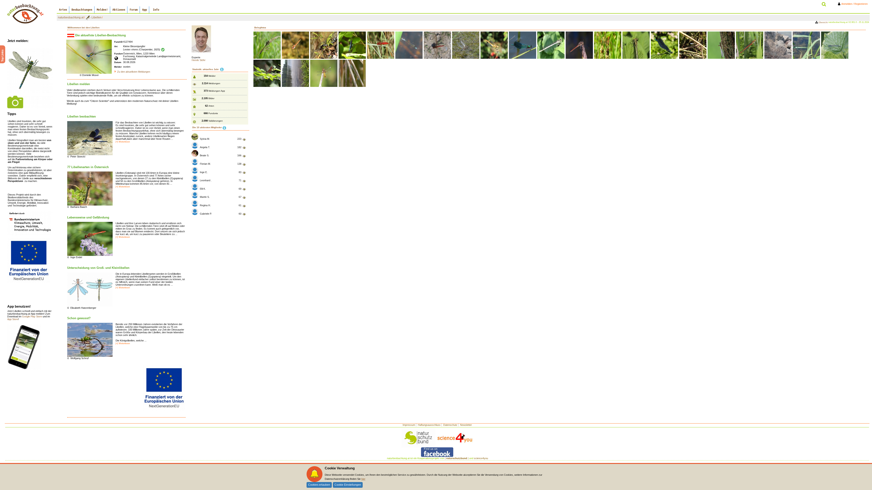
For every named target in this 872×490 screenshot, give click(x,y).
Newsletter (466, 425)
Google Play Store (32, 316)
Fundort (118, 53)
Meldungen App (216, 91)
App (144, 9)
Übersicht (823, 22)
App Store (12, 319)
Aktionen (118, 9)
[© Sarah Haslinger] (30, 222)
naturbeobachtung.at (71, 17)
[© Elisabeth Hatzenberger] (90, 289)
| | (456, 458)
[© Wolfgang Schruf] (90, 339)
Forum (134, 9)
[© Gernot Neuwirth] (30, 70)
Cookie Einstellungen (347, 484)
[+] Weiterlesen (123, 142)
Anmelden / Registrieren (855, 3)
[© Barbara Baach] (90, 188)
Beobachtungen (82, 9)
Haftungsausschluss (429, 425)
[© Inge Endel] (90, 238)
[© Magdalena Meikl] (24, 346)
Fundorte (213, 113)
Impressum (409, 425)
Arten (63, 9)
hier (363, 479)
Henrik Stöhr (199, 60)
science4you (481, 458)
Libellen (97, 17)
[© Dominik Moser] (89, 56)
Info (156, 9)
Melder (118, 67)
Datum (117, 62)
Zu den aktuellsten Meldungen (133, 71)
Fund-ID (118, 42)
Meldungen (214, 83)
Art (115, 46)
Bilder (211, 98)
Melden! (102, 9)
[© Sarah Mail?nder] (30, 101)
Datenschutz (450, 425)
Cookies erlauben (319, 484)
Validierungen (215, 121)
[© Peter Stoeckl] (90, 138)
